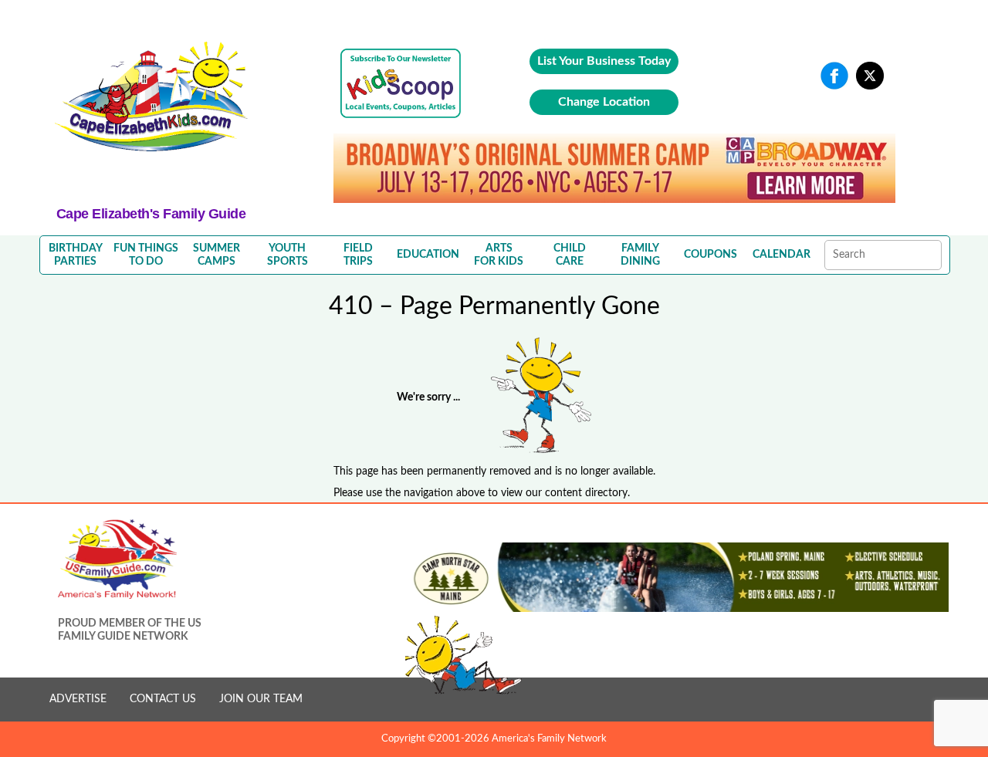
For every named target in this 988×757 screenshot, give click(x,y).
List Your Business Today (604, 61)
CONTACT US (163, 699)
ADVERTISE (78, 699)
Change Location (604, 102)
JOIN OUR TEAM (261, 699)
